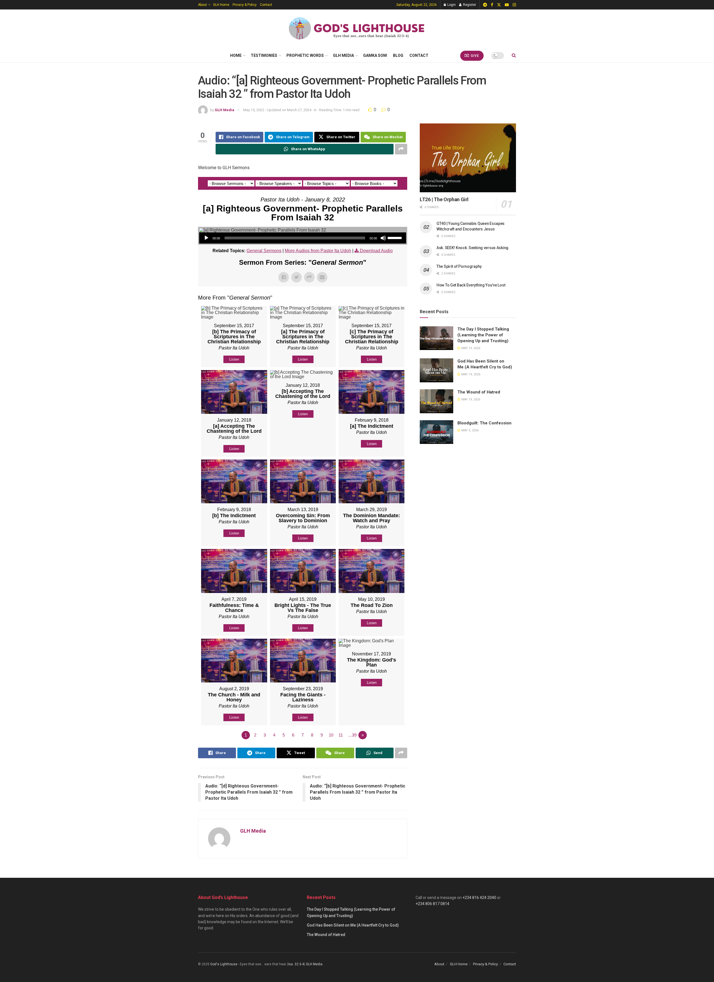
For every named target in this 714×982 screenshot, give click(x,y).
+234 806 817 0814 (432, 903)
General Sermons (264, 250)
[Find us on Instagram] (514, 5)
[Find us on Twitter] (499, 5)
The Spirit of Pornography (459, 266)
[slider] (395, 237)
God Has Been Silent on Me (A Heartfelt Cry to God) (353, 925)
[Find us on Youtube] (507, 5)
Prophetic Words (305, 55)
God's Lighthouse (223, 964)
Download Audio (376, 250)
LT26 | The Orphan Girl (444, 199)
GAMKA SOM (375, 55)
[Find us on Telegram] (485, 5)
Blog (398, 55)
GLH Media (343, 55)
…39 (352, 735)
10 (331, 735)
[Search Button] (514, 55)
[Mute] (383, 238)
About (202, 5)
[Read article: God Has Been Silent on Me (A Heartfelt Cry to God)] (436, 370)
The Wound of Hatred (478, 392)
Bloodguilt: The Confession (484, 423)
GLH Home (221, 5)
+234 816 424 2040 (479, 897)
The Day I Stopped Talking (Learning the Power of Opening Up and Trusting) (483, 335)
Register (469, 5)
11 (341, 735)
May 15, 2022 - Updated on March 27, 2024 (277, 110)
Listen (234, 359)
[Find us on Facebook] (492, 5)
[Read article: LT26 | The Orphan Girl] (468, 157)
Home (236, 55)
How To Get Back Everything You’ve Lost (470, 285)
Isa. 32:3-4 (296, 964)
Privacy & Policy (245, 5)
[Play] (206, 238)
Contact (266, 5)
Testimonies (264, 55)
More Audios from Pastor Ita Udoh (318, 250)
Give (474, 56)
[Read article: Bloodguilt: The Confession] (436, 432)
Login (451, 5)
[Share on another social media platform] (401, 149)
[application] (302, 238)
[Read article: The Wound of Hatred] (436, 401)
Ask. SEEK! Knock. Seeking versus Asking (472, 247)
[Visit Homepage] (357, 29)
